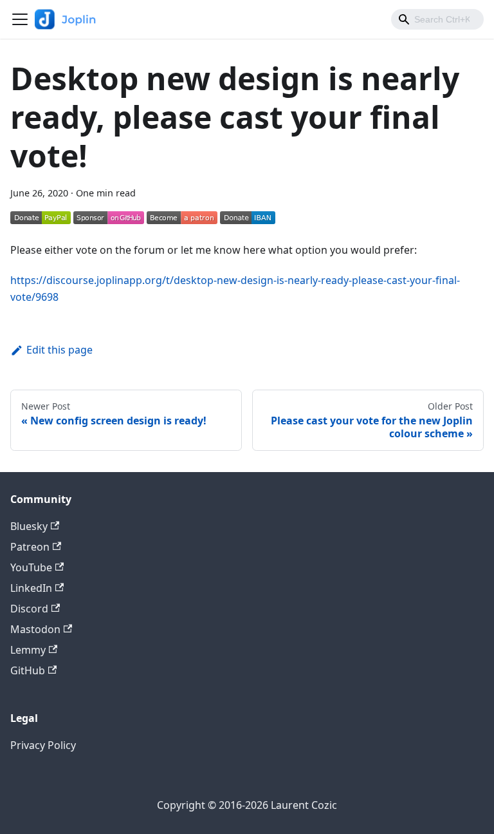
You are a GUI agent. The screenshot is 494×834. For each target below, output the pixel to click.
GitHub (27, 670)
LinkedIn (31, 588)
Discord (29, 609)
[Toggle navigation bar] (20, 19)
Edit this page (59, 350)
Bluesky (29, 526)
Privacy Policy (43, 745)
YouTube (31, 567)
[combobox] (437, 19)
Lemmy (28, 650)
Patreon (30, 547)
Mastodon (35, 629)
